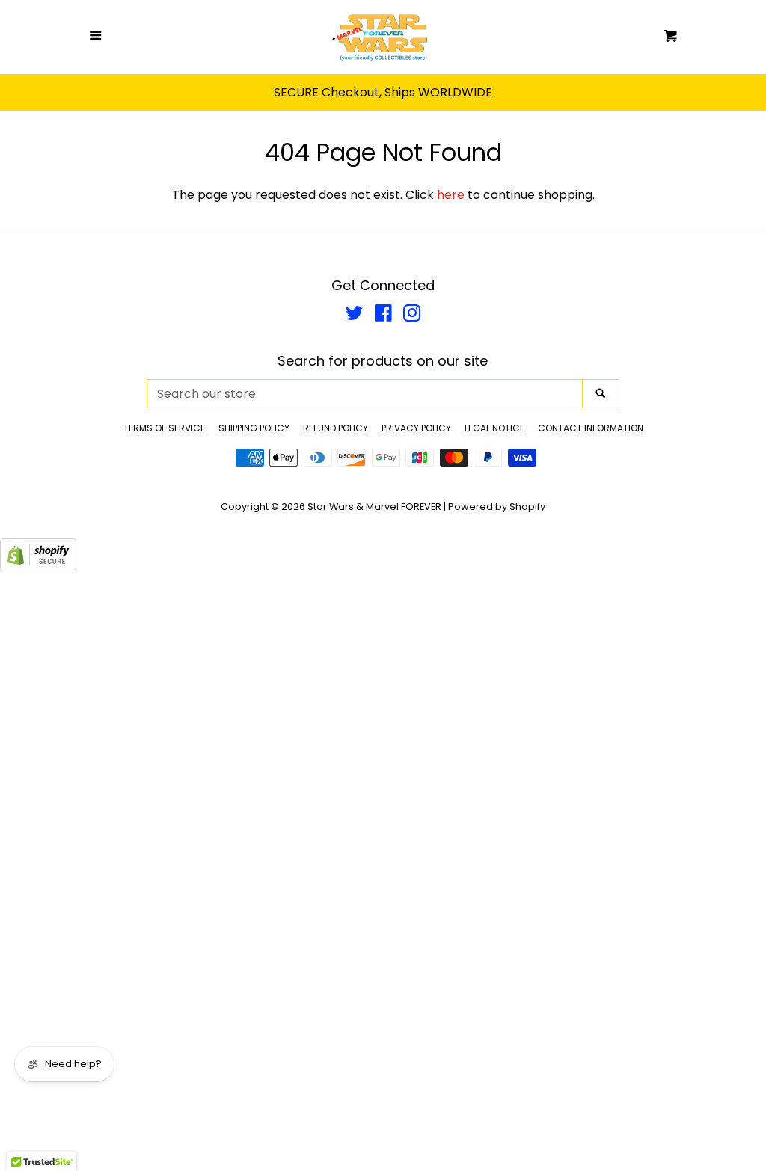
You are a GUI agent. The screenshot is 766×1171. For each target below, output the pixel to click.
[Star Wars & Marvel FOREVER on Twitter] (355, 316)
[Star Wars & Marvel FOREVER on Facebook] (383, 316)
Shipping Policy (253, 428)
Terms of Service (164, 428)
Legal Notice (494, 428)
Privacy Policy (416, 428)
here (451, 194)
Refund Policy (335, 428)
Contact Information (590, 428)
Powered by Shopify (496, 506)
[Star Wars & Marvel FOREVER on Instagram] (412, 316)
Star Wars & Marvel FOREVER (374, 506)
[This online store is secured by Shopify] (38, 567)
